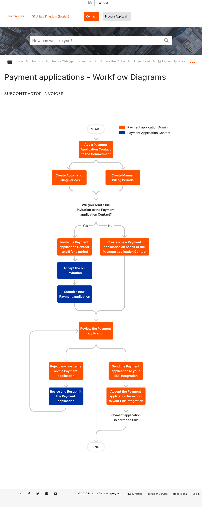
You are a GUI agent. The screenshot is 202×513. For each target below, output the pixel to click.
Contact (91, 16)
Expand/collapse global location (192, 60)
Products (38, 61)
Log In (196, 493)
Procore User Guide (113, 61)
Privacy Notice (134, 493)
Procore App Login (116, 16)
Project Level (142, 61)
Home (20, 61)
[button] (166, 40)
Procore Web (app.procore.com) (72, 61)
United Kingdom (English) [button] (52, 16)
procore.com (15, 16)
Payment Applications (175, 61)
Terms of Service (158, 493)
